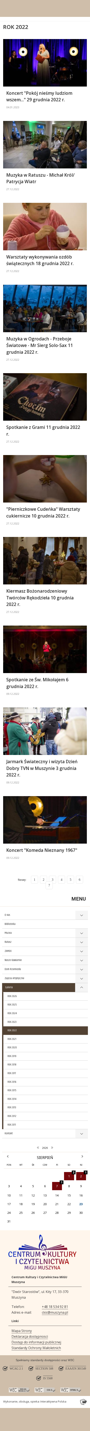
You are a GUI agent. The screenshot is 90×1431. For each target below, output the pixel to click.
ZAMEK (8, 951)
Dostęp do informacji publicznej (36, 1342)
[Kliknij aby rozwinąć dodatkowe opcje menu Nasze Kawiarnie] (81, 960)
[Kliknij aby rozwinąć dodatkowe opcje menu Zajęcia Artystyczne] (81, 978)
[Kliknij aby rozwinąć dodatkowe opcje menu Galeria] (81, 987)
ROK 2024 (12, 1013)
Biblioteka (10, 924)
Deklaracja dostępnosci (30, 1336)
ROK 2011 (12, 1125)
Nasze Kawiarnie (13, 960)
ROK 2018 (12, 1064)
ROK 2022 (12, 1030)
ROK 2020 (12, 1047)
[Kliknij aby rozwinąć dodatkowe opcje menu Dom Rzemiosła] (81, 969)
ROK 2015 (12, 1090)
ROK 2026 (12, 996)
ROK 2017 (12, 1073)
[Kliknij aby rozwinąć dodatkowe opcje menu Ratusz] (81, 942)
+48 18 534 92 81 (55, 1306)
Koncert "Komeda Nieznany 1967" (41, 850)
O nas (7, 915)
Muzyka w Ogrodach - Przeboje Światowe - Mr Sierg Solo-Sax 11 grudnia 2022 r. (39, 345)
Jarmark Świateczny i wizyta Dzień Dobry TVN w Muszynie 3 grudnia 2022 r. (41, 768)
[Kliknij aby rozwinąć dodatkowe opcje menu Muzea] (81, 933)
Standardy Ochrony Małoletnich (36, 1348)
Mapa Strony (22, 1330)
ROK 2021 (12, 1039)
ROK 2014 (12, 1099)
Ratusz (8, 942)
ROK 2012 (12, 1116)
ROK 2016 (12, 1082)
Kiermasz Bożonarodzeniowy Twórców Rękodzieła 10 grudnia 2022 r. (40, 597)
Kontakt (9, 1133)
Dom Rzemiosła (13, 969)
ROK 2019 (12, 1056)
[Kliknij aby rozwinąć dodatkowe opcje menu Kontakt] (81, 1133)
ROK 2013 (12, 1107)
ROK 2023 (12, 1022)
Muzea (8, 933)
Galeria (9, 987)
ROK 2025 (12, 1005)
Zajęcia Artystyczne (14, 978)
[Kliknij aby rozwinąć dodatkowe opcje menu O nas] (81, 915)
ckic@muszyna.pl (55, 1312)
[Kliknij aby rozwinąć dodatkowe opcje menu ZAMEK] (81, 951)
